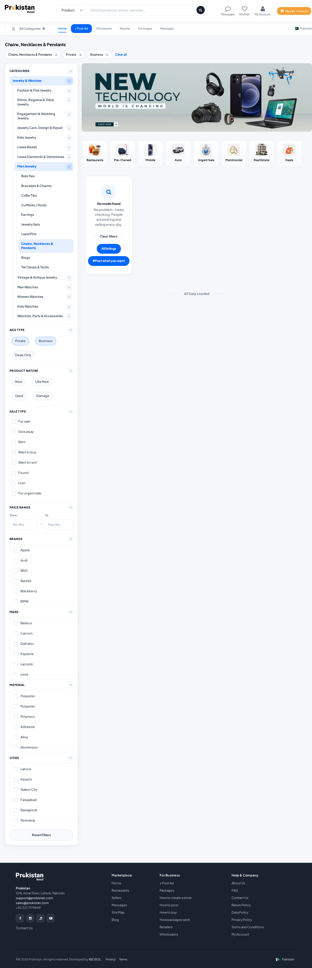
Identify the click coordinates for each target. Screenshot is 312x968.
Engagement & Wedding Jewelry (36, 116)
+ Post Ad (81, 28)
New (18, 382)
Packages (145, 28)
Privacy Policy (242, 920)
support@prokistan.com (34, 898)
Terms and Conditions (248, 927)
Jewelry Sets (30, 224)
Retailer (125, 28)
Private (20, 341)
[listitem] (94, 154)
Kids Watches (27, 306)
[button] (28, 28)
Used (19, 396)
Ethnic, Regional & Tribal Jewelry (35, 102)
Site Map (118, 912)
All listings (108, 248)
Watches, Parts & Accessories (40, 316)
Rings (25, 258)
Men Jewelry (27, 166)
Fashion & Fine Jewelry (34, 90)
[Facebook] (20, 918)
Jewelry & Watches (27, 81)
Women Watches (30, 297)
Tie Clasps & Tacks (35, 267)
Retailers (166, 927)
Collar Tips (29, 195)
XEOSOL (95, 959)
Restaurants (120, 890)
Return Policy (241, 905)
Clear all (121, 54)
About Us (238, 883)
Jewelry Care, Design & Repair (40, 128)
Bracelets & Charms (36, 186)
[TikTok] (40, 918)
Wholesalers (169, 934)
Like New (42, 382)
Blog (115, 920)
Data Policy (240, 912)
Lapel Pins (29, 234)
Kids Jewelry (26, 137)
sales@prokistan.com (32, 903)
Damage (42, 396)
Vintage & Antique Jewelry (37, 277)
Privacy (111, 959)
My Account (240, 934)
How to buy (168, 912)
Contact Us (24, 928)
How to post (169, 905)
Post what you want (110, 261)
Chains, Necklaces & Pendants (37, 246)
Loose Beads (27, 147)
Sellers (117, 898)
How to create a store (176, 898)
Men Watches (27, 287)
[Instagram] (30, 918)
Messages (167, 28)
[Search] (200, 10)
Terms (123, 959)
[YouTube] (51, 918)
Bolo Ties (28, 176)
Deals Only (23, 355)
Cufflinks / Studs (34, 205)
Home (62, 28)
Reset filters (41, 835)
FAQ (235, 890)
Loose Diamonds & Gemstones (40, 157)
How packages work (175, 920)
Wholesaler (104, 28)
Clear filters (108, 236)
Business (46, 341)
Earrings (27, 215)
